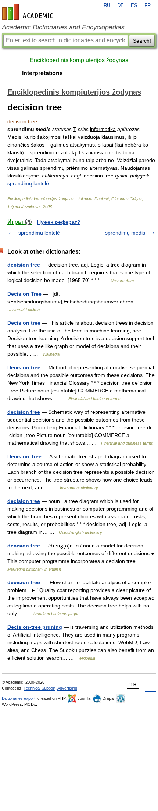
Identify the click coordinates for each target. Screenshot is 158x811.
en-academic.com (28, 12)
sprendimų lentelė (28, 183)
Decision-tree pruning (34, 627)
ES (134, 5)
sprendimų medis (125, 233)
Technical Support (39, 688)
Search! (142, 41)
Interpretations (42, 73)
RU (107, 5)
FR (147, 5)
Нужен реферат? (58, 222)
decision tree (23, 265)
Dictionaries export (18, 698)
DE (120, 5)
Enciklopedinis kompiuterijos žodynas (79, 60)
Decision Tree (24, 294)
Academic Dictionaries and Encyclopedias (63, 27)
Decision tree (23, 323)
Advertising (67, 688)
